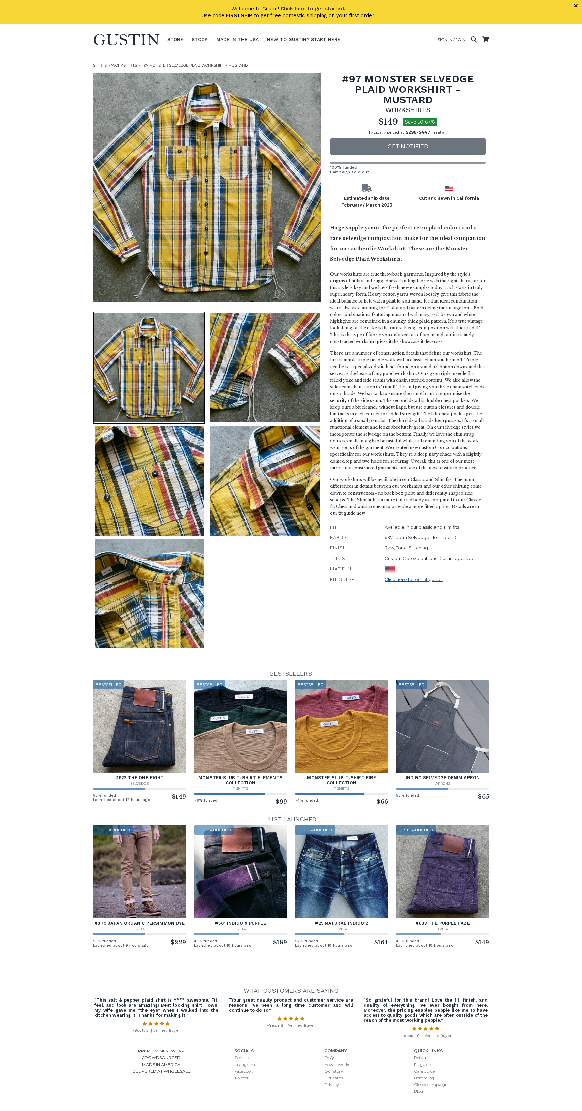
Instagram (244, 1064)
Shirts (100, 65)
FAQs (329, 1057)
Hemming (424, 1077)
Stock (200, 39)
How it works (337, 1064)
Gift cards (333, 1077)
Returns (421, 1057)
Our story (333, 1071)
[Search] (474, 39)
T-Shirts (240, 788)
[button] (207, 187)
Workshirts (124, 65)
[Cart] (485, 39)
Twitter (241, 1077)
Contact (242, 1057)
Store (175, 39)
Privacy (331, 1084)
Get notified (408, 146)
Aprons (442, 783)
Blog (418, 1091)
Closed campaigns (431, 1084)
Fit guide (422, 1064)
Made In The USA (237, 39)
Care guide (424, 1071)
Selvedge (139, 783)
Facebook (243, 1071)
